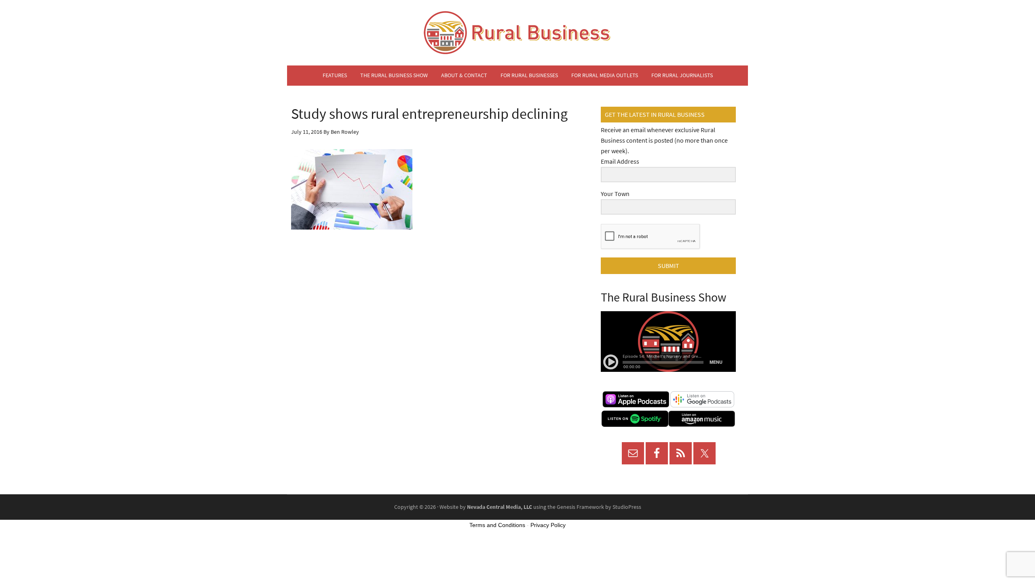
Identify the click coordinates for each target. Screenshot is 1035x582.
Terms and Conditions (497, 525)
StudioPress (627, 507)
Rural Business (517, 32)
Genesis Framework (580, 507)
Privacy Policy (548, 525)
